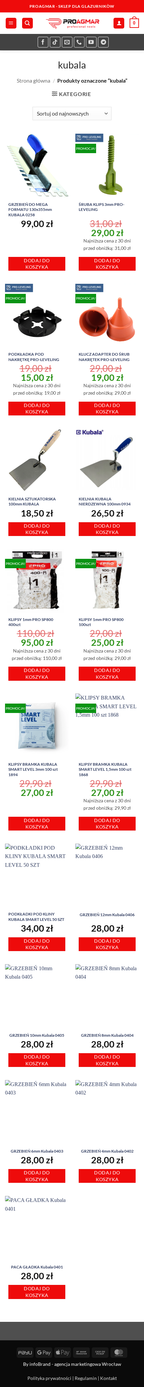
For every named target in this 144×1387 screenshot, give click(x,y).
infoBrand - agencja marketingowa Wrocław (75, 1364)
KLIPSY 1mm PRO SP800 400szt (30, 622)
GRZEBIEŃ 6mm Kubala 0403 (37, 1151)
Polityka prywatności (49, 1378)
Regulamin (86, 1378)
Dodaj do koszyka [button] (37, 264)
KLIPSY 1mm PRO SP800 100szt (101, 622)
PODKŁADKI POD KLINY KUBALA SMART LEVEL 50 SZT (36, 916)
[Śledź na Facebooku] (43, 42)
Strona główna (33, 80)
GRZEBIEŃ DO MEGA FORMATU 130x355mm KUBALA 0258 (30, 209)
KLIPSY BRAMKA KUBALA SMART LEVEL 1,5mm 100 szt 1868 (105, 769)
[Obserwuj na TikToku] (55, 42)
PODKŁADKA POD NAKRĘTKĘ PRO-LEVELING (33, 357)
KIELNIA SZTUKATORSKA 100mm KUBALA (32, 501)
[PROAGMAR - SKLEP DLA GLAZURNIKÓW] (72, 23)
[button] (11, 23)
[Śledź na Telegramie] (103, 42)
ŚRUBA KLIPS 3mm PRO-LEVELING (101, 207)
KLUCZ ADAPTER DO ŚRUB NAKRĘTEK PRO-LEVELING (104, 357)
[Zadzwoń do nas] (79, 42)
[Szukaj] (27, 23)
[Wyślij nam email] (67, 42)
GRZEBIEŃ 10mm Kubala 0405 (36, 1035)
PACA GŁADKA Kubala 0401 (37, 1266)
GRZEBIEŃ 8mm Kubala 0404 (107, 1035)
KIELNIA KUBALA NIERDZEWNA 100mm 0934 (105, 501)
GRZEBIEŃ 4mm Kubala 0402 (107, 1151)
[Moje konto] (119, 23)
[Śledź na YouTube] (91, 42)
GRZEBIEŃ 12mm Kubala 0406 (107, 914)
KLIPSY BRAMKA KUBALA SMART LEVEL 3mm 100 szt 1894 (33, 769)
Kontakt (108, 1378)
